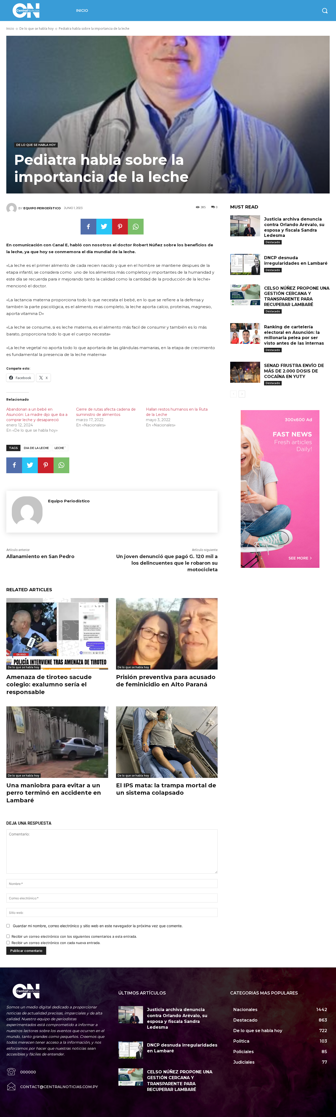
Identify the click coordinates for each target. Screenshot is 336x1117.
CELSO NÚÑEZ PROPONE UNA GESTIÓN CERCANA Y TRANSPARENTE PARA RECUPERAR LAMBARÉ (296, 296)
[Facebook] (88, 226)
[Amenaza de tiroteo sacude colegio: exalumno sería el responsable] (57, 633)
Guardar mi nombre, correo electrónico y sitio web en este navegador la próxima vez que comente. (98, 926)
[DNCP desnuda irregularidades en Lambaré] (245, 264)
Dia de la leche (36, 448)
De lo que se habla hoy (36, 28)
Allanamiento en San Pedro (40, 556)
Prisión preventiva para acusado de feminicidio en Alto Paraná (166, 681)
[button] (325, 11)
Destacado (273, 242)
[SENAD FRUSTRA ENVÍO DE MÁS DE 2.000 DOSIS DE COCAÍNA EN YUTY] (245, 372)
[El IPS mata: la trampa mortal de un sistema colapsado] (167, 742)
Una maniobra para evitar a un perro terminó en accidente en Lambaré (53, 793)
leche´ (60, 448)
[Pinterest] (120, 226)
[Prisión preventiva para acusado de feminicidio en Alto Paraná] (167, 633)
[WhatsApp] (136, 226)
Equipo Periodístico (42, 208)
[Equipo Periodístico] (12, 208)
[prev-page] (233, 394)
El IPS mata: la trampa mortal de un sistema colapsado (166, 789)
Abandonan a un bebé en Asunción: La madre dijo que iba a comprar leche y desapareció (36, 414)
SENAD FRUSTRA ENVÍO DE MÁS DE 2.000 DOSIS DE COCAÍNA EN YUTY (294, 371)
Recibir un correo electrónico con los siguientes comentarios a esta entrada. (74, 936)
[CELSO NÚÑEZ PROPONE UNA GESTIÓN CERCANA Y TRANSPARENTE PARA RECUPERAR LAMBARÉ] (245, 294)
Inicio (10, 28)
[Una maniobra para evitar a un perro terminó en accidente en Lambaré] (57, 742)
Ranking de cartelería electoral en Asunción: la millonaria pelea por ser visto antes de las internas (294, 335)
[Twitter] (104, 226)
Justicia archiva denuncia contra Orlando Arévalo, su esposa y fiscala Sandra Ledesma (294, 227)
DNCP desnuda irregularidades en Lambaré (296, 260)
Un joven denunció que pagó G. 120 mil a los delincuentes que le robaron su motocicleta (167, 563)
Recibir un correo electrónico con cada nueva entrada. (56, 943)
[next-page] (242, 394)
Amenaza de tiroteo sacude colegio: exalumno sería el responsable (49, 685)
